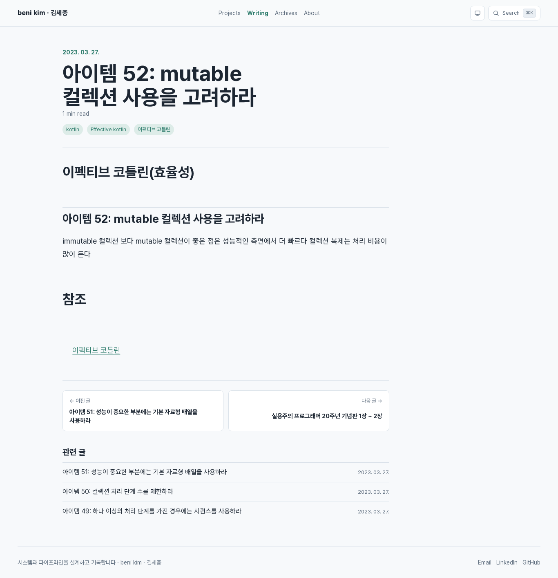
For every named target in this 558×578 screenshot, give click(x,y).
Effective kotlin (108, 129)
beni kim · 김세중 (43, 13)
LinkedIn (507, 562)
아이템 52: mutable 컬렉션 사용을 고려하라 (163, 219)
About (312, 13)
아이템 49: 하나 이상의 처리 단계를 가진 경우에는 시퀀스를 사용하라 (151, 511)
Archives (286, 13)
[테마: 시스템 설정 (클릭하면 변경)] (477, 13)
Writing (257, 13)
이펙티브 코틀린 (154, 129)
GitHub (531, 562)
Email (484, 562)
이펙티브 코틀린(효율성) (128, 172)
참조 (74, 299)
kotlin (72, 129)
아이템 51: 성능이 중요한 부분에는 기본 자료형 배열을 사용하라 (144, 472)
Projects (230, 13)
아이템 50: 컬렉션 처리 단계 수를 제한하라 (117, 491)
